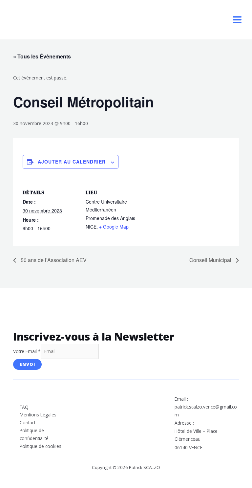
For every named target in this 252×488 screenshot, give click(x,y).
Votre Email (27, 351)
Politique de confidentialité (34, 434)
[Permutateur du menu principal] (237, 19)
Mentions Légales (38, 414)
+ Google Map (114, 226)
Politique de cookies (40, 446)
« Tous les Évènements (42, 56)
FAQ (24, 407)
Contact (27, 422)
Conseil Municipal (211, 260)
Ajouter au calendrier (72, 161)
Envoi (27, 364)
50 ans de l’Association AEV (53, 260)
